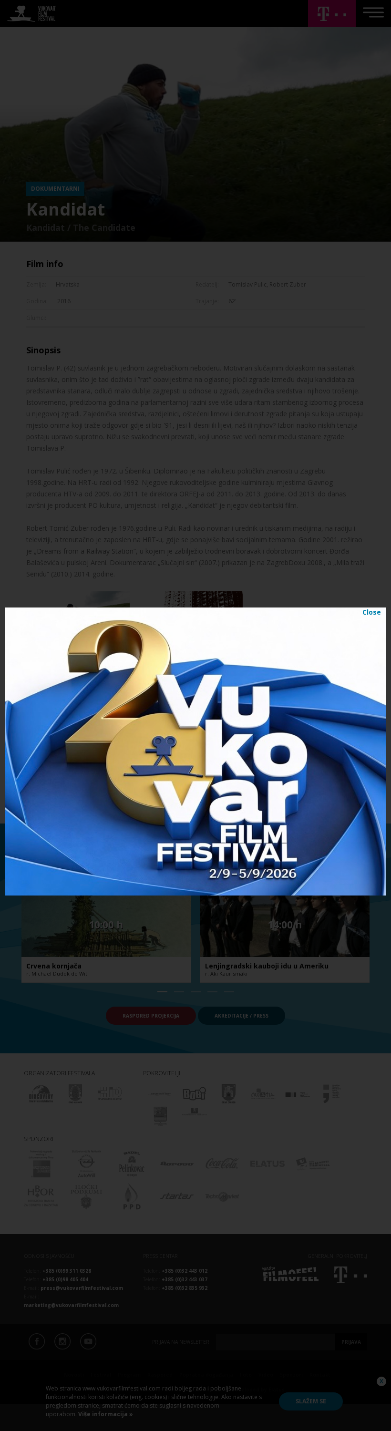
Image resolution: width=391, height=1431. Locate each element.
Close (371, 612)
